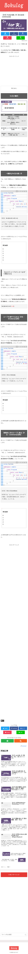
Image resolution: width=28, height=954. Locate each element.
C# (3, 720)
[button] (25, 935)
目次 (12, 88)
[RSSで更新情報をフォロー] (20, 741)
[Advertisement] (14, 72)
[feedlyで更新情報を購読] (7, 741)
